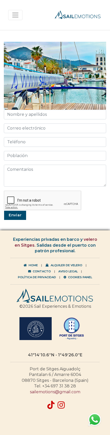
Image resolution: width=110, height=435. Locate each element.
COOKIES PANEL (79, 277)
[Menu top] (15, 15)
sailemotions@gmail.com (55, 391)
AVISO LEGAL (68, 271)
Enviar (15, 215)
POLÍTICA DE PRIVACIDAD (37, 277)
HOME (33, 265)
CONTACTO (41, 271)
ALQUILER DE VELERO (66, 265)
